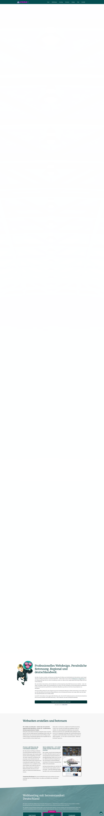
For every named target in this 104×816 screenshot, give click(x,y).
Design (73, 2)
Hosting (61, 2)
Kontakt (83, 2)
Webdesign (54, 2)
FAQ (78, 2)
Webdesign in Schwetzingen (78, 678)
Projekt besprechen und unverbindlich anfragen (60, 701)
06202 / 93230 (64, 704)
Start (48, 2)
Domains (67, 2)
